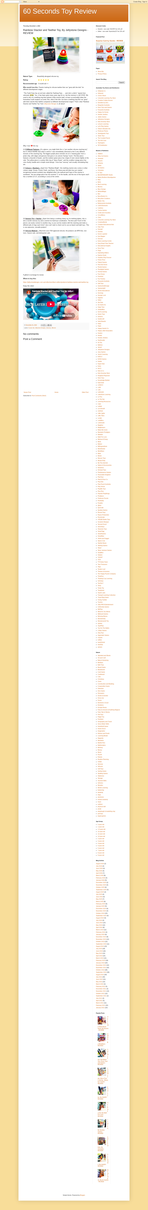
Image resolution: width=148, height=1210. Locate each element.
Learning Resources (104, 401)
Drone (100, 700)
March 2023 (99, 958)
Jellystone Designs (50, 104)
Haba (99, 323)
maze (99, 802)
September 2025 (101, 890)
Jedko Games (102, 117)
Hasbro (100, 333)
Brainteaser (101, 669)
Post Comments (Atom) (39, 395)
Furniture (100, 719)
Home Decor (102, 728)
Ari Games (101, 168)
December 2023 (101, 937)
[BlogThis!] (44, 325)
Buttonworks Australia (104, 203)
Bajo (99, 179)
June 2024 (99, 923)
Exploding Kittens (103, 253)
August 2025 (100, 892)
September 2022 (101, 972)
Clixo (99, 217)
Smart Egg (101, 531)
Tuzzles (100, 602)
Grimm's (100, 316)
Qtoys (99, 505)
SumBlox (100, 552)
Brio (99, 194)
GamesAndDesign (103, 286)
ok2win (100, 647)
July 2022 (99, 977)
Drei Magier (101, 236)
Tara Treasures (102, 564)
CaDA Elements (103, 205)
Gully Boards (102, 321)
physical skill (102, 806)
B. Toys (100, 172)
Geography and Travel (105, 721)
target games (102, 816)
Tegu (99, 567)
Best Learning (102, 184)
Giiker (99, 300)
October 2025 (100, 887)
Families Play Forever (104, 257)
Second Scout (102, 524)
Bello (99, 182)
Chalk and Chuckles (104, 213)
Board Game (102, 667)
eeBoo (100, 640)
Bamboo (100, 662)
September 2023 (101, 944)
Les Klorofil (101, 408)
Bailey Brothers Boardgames (107, 177)
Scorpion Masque (103, 522)
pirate (99, 809)
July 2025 (99, 894)
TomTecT (100, 583)
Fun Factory (101, 279)
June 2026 (99, 868)
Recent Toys (101, 512)
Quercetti (100, 508)
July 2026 (99, 866)
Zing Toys (101, 633)
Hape (99, 326)
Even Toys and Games (105, 107)
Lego (99, 404)
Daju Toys (101, 227)
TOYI (99, 559)
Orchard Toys (102, 470)
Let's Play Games (103, 126)
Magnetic (100, 738)
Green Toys (101, 314)
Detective (101, 688)
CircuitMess (101, 215)
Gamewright (101, 288)
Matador (100, 434)
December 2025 (101, 882)
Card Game (101, 672)
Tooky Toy (101, 588)
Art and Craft (102, 658)
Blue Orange (102, 189)
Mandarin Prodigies (104, 432)
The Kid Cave (102, 140)
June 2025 (99, 897)
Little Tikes (101, 415)
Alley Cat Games (103, 156)
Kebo (99, 366)
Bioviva (100, 187)
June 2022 (99, 979)
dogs (99, 795)
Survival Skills (102, 780)
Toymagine (101, 143)
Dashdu (100, 231)
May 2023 (99, 953)
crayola (100, 637)
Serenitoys (101, 527)
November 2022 (101, 967)
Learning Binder (103, 736)
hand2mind (101, 642)
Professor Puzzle (103, 498)
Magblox (100, 425)
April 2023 (99, 956)
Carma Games (102, 210)
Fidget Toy (101, 717)
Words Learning (103, 788)
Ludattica (100, 420)
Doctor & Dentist (103, 696)
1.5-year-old (101, 829)
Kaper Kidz (101, 364)
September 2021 (101, 996)
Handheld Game (103, 726)
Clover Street (102, 95)
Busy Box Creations (104, 198)
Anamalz (100, 158)
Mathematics (102, 745)
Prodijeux (101, 496)
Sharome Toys (102, 529)
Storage (100, 778)
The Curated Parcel (104, 138)
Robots (100, 757)
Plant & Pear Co (103, 479)
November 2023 (101, 939)
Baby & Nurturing (103, 660)
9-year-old (101, 855)
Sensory (48, 328)
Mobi (99, 453)
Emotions (101, 705)
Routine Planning (103, 759)
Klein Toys (101, 378)
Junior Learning (103, 354)
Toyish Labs (101, 593)
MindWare (101, 451)
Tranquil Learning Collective (107, 595)
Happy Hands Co (103, 328)
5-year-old (101, 846)
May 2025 (99, 899)
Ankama (100, 163)
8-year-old (101, 853)
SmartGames (102, 534)
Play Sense (101, 486)
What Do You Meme (104, 611)
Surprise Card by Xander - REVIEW (109, 41)
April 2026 (99, 873)
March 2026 (99, 875)
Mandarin (101, 740)
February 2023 (100, 960)
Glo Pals (100, 302)
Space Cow (101, 541)
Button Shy (101, 201)
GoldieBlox (101, 309)
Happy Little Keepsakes (105, 331)
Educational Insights (104, 246)
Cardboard (101, 674)
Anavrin (100, 161)
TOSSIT (100, 557)
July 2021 (99, 998)
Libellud (100, 411)
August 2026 (100, 863)
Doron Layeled (102, 234)
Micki (99, 442)
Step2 (99, 548)
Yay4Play (101, 626)
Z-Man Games (102, 630)
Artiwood (100, 93)
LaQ (99, 390)
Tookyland (101, 590)
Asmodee (101, 170)
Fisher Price (101, 260)
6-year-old (101, 848)
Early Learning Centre (105, 241)
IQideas (100, 345)
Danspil (100, 229)
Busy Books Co (102, 196)
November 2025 (101, 885)
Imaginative (101, 731)
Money (100, 750)
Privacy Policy (102, 74)
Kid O (99, 368)
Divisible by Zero (103, 102)
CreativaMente (102, 222)
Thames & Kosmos (103, 571)
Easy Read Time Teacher (106, 243)
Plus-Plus (101, 491)
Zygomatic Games (103, 635)
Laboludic (101, 392)
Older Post (85, 392)
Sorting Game (102, 771)
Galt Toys (100, 283)
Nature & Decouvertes (105, 465)
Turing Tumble (102, 600)
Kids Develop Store (104, 121)
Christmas (101, 679)
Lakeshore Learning (104, 394)
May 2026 (99, 871)
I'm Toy (100, 342)
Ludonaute (101, 423)
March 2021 (99, 1003)
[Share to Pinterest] (51, 325)
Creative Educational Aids (106, 224)
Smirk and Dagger (103, 538)
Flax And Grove (102, 264)
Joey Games (102, 352)
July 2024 (99, 920)
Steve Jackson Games (105, 550)
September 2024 (101, 915)
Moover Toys (102, 458)
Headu (100, 335)
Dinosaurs (101, 693)
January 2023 (100, 963)
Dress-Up (101, 698)
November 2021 (101, 991)
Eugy (99, 250)
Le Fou (100, 397)
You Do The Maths (103, 628)
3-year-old (101, 841)
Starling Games (102, 545)
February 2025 (100, 904)
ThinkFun (101, 576)
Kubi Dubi (101, 383)
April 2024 (99, 927)
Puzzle (100, 754)
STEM (100, 762)
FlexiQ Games (102, 267)
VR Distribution (102, 145)
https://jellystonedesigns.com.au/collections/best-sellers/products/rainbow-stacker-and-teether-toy (55, 282)
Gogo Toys (101, 307)
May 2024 (99, 925)
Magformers (101, 427)
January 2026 (100, 880)
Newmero (101, 467)
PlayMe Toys (102, 489)
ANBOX (100, 154)
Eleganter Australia (104, 105)
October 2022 (100, 970)
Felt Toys (100, 714)
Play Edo (100, 482)
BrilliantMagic (102, 191)
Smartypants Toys (103, 133)
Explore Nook (102, 255)
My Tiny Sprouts (103, 463)
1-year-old (101, 827)
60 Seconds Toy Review (60, 11)
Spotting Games (103, 773)
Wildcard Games (103, 614)
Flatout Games (102, 262)
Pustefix (100, 503)
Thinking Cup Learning (105, 578)
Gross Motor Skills (103, 724)
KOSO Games (102, 359)
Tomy (99, 585)
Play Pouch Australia (104, 484)
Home (56, 392)
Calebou (100, 208)
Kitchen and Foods (103, 733)
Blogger (82, 1195)
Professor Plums (103, 131)
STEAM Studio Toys (104, 519)
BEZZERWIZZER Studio (105, 175)
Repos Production (103, 515)
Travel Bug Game (103, 597)
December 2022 (101, 965)
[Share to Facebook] (48, 325)
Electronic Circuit (103, 703)
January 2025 (100, 906)
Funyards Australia (103, 110)
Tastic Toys (101, 136)
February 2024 (100, 932)
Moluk (100, 456)
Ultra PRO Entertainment (105, 604)
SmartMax (101, 536)
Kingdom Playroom (104, 375)
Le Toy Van (101, 399)
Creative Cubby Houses (105, 100)
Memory (100, 747)
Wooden (100, 785)
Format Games (102, 271)
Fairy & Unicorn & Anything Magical (109, 710)
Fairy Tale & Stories (104, 712)
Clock (99, 681)
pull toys (100, 813)
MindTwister (101, 449)
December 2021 (101, 989)
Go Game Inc (102, 305)
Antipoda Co (102, 91)
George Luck (102, 295)
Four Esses (101, 274)
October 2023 (100, 941)
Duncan (100, 238)
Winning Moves (102, 616)
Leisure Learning (103, 124)
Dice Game (101, 691)
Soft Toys (100, 769)
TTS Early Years (103, 562)
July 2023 (99, 948)
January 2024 (100, 934)
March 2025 (99, 901)
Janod (100, 347)
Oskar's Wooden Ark (104, 129)
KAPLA (100, 356)
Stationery (101, 776)
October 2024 (100, 913)
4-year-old (101, 843)
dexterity (100, 792)
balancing (101, 790)
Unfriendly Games (103, 607)
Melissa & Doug (103, 439)
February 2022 (100, 986)
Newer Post (27, 392)
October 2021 (100, 993)
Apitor (99, 165)
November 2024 (101, 911)
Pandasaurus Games (104, 472)
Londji (100, 418)
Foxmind (100, 276)
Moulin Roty (101, 460)
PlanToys (100, 477)
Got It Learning (102, 312)
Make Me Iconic (103, 430)
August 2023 (100, 946)
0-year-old (31, 328)
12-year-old (101, 834)
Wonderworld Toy (103, 621)
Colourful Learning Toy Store (107, 98)
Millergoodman (102, 446)
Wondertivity (101, 619)
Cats (99, 677)
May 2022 (99, 982)
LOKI (99, 387)
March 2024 (99, 930)
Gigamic (100, 298)
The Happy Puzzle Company (107, 574)
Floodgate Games (103, 269)
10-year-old (101, 831)
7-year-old (101, 850)
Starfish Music (102, 543)
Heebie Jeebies (103, 114)
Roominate (101, 517)
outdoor (100, 804)
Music (99, 752)
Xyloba (100, 623)
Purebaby (101, 500)
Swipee (100, 555)
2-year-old (101, 838)
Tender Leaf (101, 569)
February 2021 (100, 1005)
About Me (101, 71)
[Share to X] (46, 325)
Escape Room (102, 707)
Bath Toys (101, 665)
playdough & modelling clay (106, 811)
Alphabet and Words (104, 655)
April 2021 (99, 1000)
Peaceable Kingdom (104, 475)
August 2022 (100, 974)
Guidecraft (101, 319)
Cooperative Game (104, 686)
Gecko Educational (104, 290)
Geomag (100, 293)
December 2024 (101, 908)
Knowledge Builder (104, 380)
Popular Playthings (104, 493)
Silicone (54, 328)
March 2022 (99, 984)
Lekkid (100, 406)
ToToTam (100, 581)
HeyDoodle (101, 340)
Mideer (100, 444)
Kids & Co (101, 371)
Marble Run (101, 743)
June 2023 (99, 951)
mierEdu (100, 644)
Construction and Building (106, 684)
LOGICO (100, 385)
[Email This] (42, 325)
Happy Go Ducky (103, 112)
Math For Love (102, 437)
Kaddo (100, 361)
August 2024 (100, 918)
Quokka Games (102, 510)
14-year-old (101, 836)
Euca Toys (101, 248)
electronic (101, 797)
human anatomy (103, 799)
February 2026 (100, 878)
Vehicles (100, 783)
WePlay (100, 609)
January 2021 (100, 1007)
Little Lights (101, 413)
